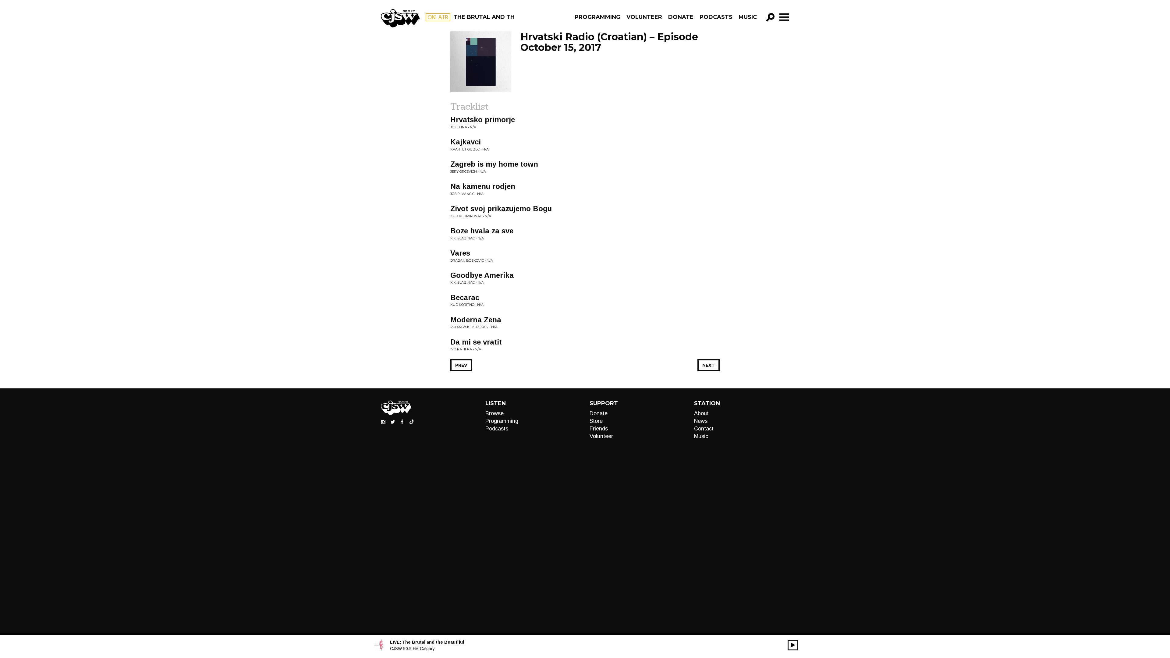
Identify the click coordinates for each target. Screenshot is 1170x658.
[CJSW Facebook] (402, 422)
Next (708, 365)
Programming (597, 17)
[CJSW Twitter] (392, 422)
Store (596, 421)
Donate (680, 17)
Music (748, 17)
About (701, 413)
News (700, 421)
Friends (599, 429)
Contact (704, 429)
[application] (793, 645)
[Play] (793, 645)
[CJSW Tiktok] (411, 422)
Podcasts (716, 17)
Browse (494, 413)
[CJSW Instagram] (383, 422)
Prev (461, 365)
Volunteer (644, 17)
